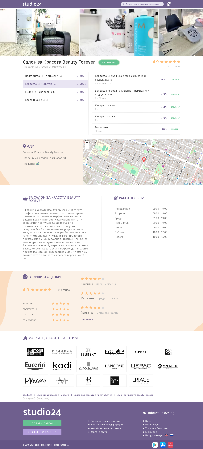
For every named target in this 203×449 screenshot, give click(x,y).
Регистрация (152, 424)
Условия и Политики (156, 428)
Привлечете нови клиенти (105, 421)
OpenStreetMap (197, 184)
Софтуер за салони (42, 432)
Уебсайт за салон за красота (106, 428)
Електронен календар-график (107, 424)
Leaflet (186, 184)
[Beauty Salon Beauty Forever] (166, 435)
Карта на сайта (99, 431)
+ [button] (87, 142)
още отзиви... (87, 319)
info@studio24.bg (161, 413)
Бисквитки (151, 431)
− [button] (87, 147)
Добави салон (42, 423)
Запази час (109, 62)
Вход (148, 421)
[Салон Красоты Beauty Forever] (172, 435)
